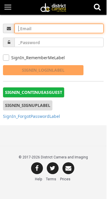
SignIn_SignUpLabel (27, 105)
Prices (65, 179)
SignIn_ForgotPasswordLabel (31, 116)
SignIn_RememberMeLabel (38, 57)
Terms (51, 179)
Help (38, 179)
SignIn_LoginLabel (43, 70)
